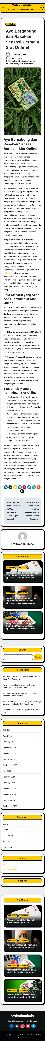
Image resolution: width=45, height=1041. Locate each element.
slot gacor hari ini (10, 869)
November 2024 (9, 794)
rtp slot (10, 64)
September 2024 (10, 806)
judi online (13, 61)
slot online (29, 64)
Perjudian (7, 841)
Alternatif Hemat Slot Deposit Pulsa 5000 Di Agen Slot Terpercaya (22, 574)
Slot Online (22, 567)
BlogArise (35, 1034)
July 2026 (7, 730)
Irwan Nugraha (20, 54)
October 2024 (9, 800)
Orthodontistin (22, 5)
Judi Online (10, 24)
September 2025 (10, 765)
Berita (5, 824)
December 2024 (9, 789)
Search (23, 650)
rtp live (32, 61)
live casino (23, 61)
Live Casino (8, 836)
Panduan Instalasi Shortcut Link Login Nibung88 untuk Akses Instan (21, 600)
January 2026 (9, 742)
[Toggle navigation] (3, 7)
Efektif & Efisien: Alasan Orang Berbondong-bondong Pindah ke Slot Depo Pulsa (22, 997)
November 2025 (9, 753)
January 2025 (9, 783)
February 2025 (9, 777)
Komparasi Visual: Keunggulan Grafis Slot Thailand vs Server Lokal (20, 626)
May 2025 (7, 771)
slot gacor (19, 64)
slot (4, 864)
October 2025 (9, 759)
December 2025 (9, 748)
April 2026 (7, 736)
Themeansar (22, 1038)
